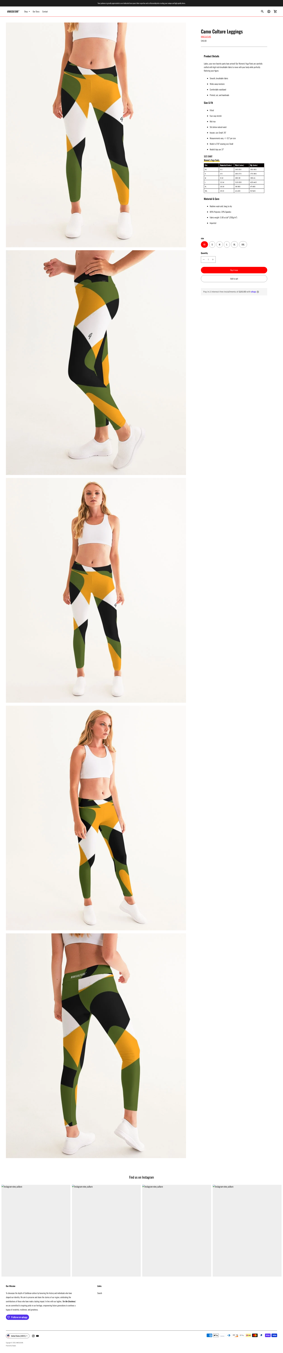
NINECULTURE (206, 36)
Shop (26, 11)
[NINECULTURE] (13, 11)
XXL (243, 244)
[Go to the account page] (269, 11)
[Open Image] (96, 135)
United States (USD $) (18, 1336)
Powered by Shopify (11, 1345)
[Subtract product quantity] (203, 259)
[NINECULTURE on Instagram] (33, 1335)
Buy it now (234, 270)
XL (234, 244)
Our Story (36, 11)
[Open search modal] (262, 11)
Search (99, 1293)
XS (204, 244)
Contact (45, 11)
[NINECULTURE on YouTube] (37, 1335)
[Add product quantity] (212, 259)
